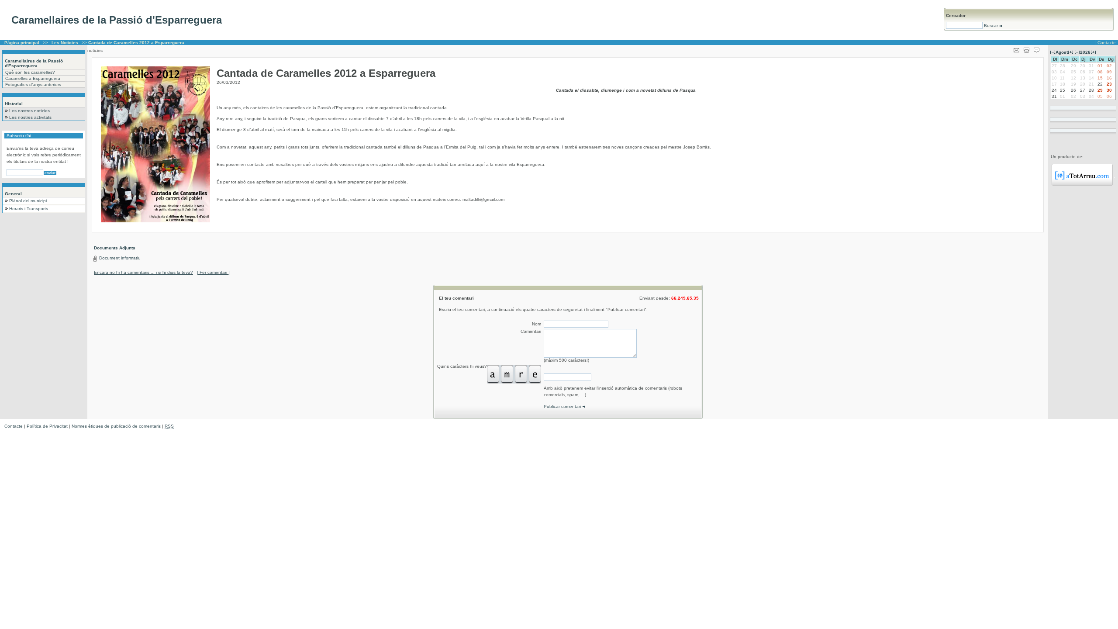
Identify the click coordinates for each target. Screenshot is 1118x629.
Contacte (1106, 42)
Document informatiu (120, 258)
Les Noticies (65, 42)
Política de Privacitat (47, 426)
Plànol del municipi (28, 200)
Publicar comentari (563, 406)
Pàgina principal (21, 42)
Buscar (991, 25)
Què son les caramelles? (30, 72)
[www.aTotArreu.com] (1082, 184)
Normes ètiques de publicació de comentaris (116, 426)
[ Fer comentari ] (213, 272)
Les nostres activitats (30, 117)
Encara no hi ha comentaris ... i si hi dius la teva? (143, 272)
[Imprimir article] (1026, 48)
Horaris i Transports (28, 208)
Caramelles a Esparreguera (32, 78)
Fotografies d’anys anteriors (33, 84)
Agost (1062, 52)
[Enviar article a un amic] (1016, 48)
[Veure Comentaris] (1036, 48)
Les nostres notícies (29, 110)
